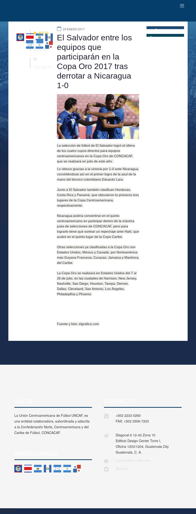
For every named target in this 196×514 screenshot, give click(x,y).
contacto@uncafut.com (133, 460)
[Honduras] (57, 468)
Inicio (43, 33)
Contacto (42, 67)
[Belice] (18, 468)
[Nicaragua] (67, 468)
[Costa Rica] (28, 468)
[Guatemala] (47, 468)
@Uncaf (40, 50)
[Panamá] (77, 468)
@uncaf (121, 468)
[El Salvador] (38, 468)
